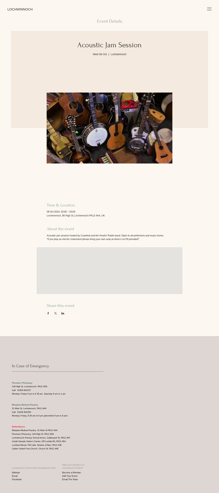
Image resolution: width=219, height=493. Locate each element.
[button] (209, 9)
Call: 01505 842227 (21, 390)
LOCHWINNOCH (20, 9)
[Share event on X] (55, 313)
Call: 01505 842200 (21, 412)
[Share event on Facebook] (48, 313)
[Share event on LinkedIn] (62, 313)
